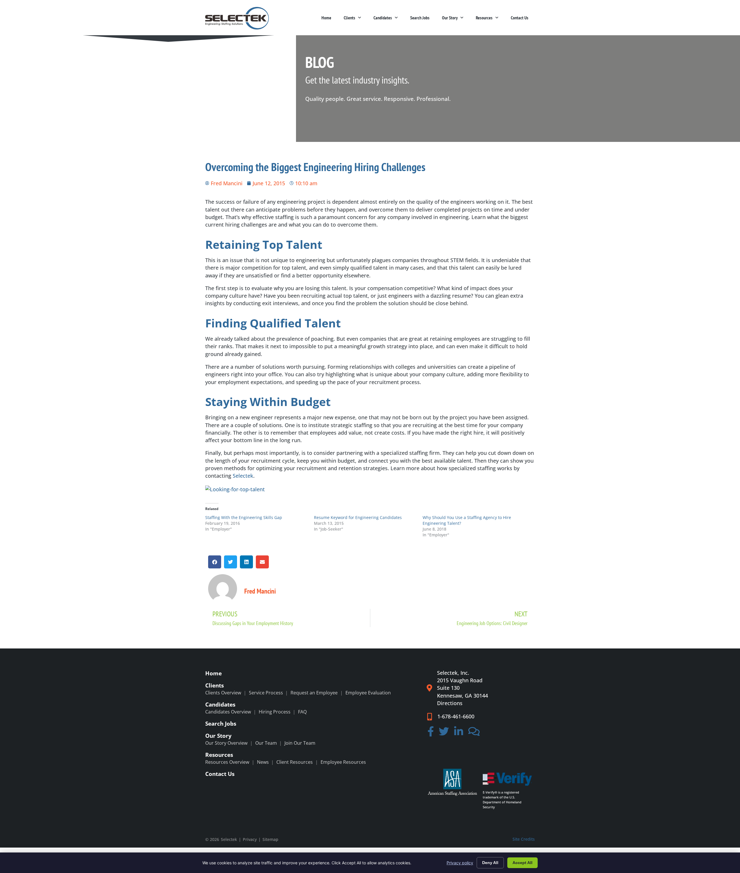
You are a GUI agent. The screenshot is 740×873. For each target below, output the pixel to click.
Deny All (490, 862)
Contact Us (519, 18)
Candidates (382, 18)
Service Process (266, 692)
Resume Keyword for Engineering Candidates (358, 517)
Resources (484, 18)
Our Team (266, 743)
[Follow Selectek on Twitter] (444, 733)
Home (326, 18)
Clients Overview (223, 692)
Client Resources (294, 762)
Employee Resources (343, 762)
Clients (349, 18)
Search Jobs (420, 18)
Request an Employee (314, 692)
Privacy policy (460, 862)
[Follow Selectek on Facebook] (430, 733)
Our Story (450, 18)
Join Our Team (299, 743)
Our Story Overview (226, 743)
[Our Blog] (474, 733)
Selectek (243, 475)
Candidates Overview (228, 712)
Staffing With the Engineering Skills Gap (243, 517)
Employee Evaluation (368, 692)
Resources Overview (227, 762)
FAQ (302, 712)
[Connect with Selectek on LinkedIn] (459, 733)
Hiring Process (275, 712)
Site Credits (524, 839)
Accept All (522, 862)
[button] (214, 561)
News (263, 762)
